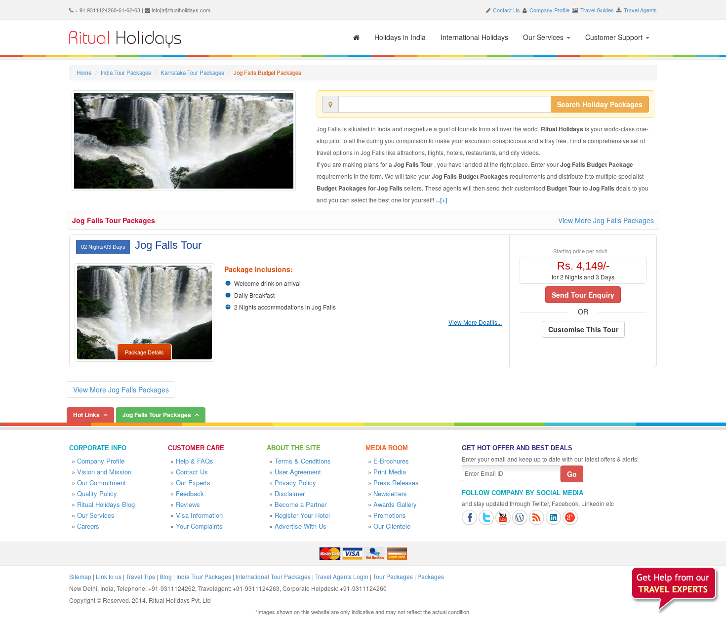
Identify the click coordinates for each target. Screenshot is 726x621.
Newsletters (390, 493)
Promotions (389, 515)
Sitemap (80, 576)
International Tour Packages (273, 576)
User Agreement (298, 471)
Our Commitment (101, 482)
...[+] (441, 199)
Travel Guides (597, 10)
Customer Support (615, 37)
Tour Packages (393, 576)
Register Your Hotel (302, 515)
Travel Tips (140, 576)
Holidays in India (400, 37)
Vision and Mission (104, 471)
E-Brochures (391, 461)
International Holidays (474, 37)
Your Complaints (199, 526)
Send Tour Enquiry (583, 295)
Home (84, 73)
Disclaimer (290, 493)
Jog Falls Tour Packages (113, 220)
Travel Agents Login (341, 576)
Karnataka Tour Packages (192, 73)
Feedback (190, 493)
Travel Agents (640, 10)
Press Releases (396, 482)
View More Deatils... (475, 322)
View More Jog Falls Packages (606, 220)
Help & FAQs (194, 461)
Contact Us (506, 10)
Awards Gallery (395, 504)
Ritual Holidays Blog (106, 504)
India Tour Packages (126, 73)
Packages (430, 576)
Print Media (389, 471)
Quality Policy (97, 493)
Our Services (544, 37)
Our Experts (193, 482)
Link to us (108, 576)
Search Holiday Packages (600, 104)
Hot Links (86, 414)
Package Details (144, 352)
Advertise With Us (300, 526)
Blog (166, 576)
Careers (88, 526)
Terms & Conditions (303, 461)
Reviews (188, 504)
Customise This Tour (583, 329)
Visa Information (199, 515)
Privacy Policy (295, 482)
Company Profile (549, 10)
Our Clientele (391, 526)
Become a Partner (300, 504)
